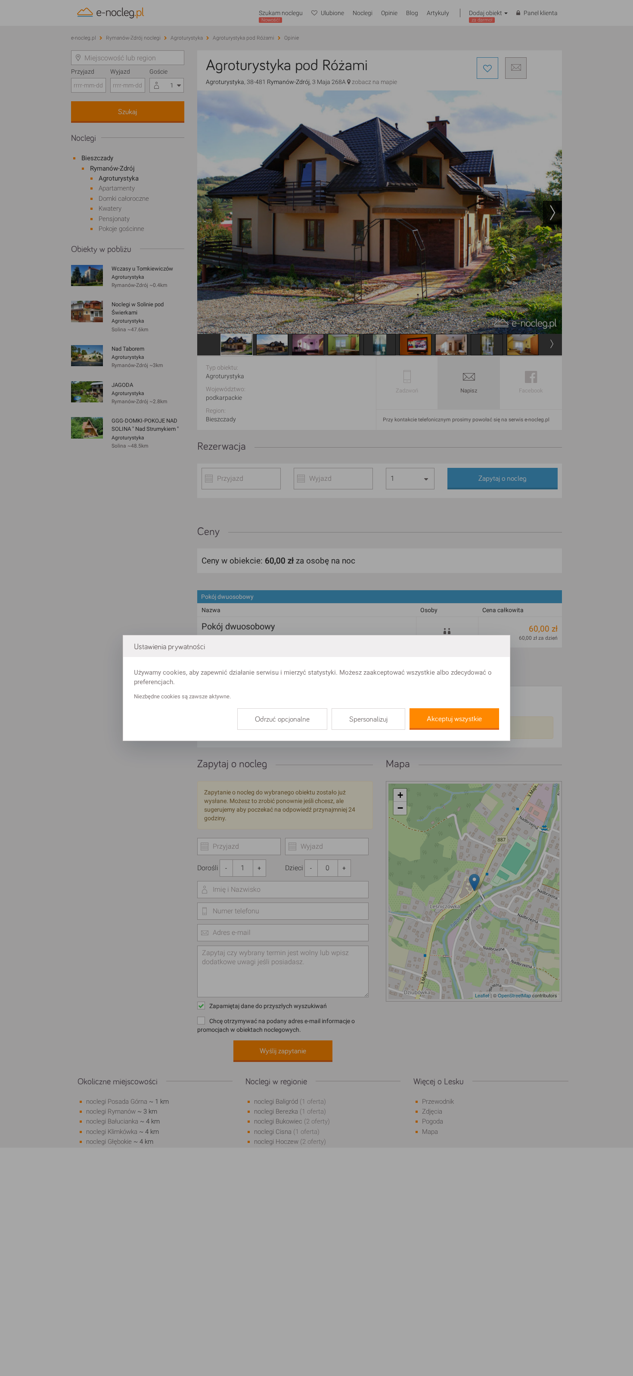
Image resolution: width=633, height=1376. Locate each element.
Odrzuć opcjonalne (282, 719)
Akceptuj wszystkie (454, 719)
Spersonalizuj (368, 719)
